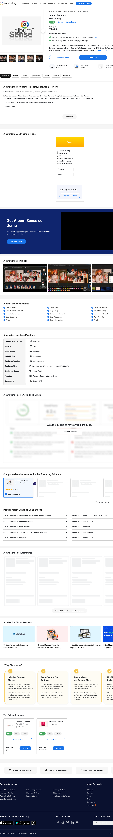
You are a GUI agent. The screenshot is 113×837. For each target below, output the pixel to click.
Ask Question (62, 3)
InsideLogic (58, 19)
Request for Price (70, 196)
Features (24, 734)
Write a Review (71, 22)
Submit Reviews (70, 431)
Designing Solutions (69, 11)
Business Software (55, 11)
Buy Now (25, 748)
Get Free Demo (63, 57)
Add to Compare (14, 494)
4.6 (10, 734)
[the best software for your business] (8, 4)
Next (43, 31)
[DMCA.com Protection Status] (33, 825)
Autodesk (20, 727)
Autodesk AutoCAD (56, 722)
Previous (3, 278)
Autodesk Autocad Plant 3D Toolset (23, 723)
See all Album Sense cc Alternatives (69, 611)
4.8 (43, 734)
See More (69, 117)
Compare (51, 3)
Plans (16, 734)
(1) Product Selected (102, 502)
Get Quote (93, 57)
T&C (95, 37)
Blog (71, 3)
